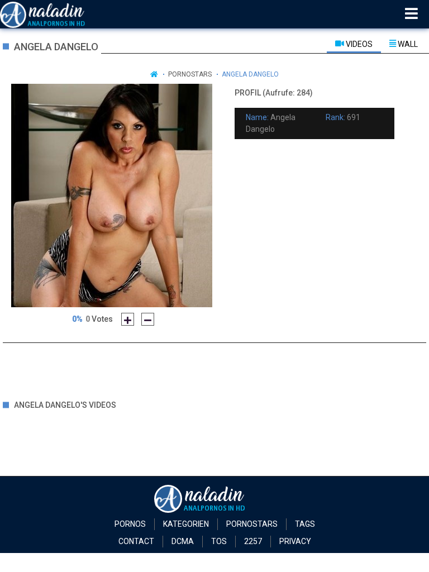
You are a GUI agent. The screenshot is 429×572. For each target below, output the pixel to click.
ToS (219, 541)
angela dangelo (250, 74)
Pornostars (190, 74)
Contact (136, 541)
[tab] (354, 43)
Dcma (182, 541)
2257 (253, 541)
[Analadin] (56, 14)
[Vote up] (127, 319)
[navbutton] (411, 14)
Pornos (130, 523)
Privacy (295, 541)
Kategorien (186, 523)
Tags (305, 523)
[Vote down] (147, 319)
